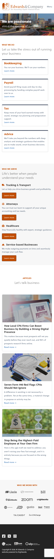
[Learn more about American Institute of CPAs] (6, 543)
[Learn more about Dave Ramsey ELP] (32, 543)
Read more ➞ (27, 346)
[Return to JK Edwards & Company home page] (22, 6)
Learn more (18, 70)
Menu (49, 6)
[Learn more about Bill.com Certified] (18, 543)
